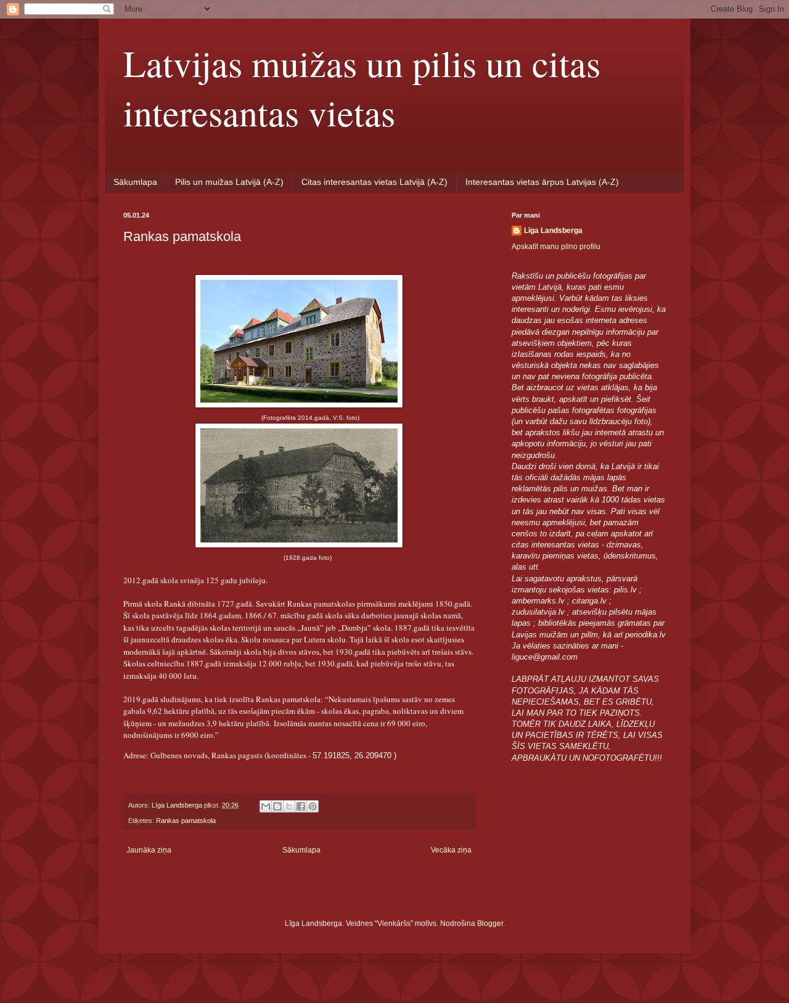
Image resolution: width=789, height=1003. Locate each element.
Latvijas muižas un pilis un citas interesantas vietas (361, 87)
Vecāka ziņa (451, 850)
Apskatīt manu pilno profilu (556, 246)
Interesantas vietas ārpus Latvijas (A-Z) (542, 182)
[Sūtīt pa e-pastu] (266, 806)
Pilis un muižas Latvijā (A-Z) (229, 182)
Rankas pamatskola (186, 820)
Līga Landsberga (553, 230)
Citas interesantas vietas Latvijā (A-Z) (374, 182)
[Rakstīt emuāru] (277, 806)
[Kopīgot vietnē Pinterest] (312, 806)
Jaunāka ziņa (148, 850)
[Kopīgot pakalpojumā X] (289, 806)
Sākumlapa (135, 182)
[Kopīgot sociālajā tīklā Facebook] (301, 806)
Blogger (490, 923)
